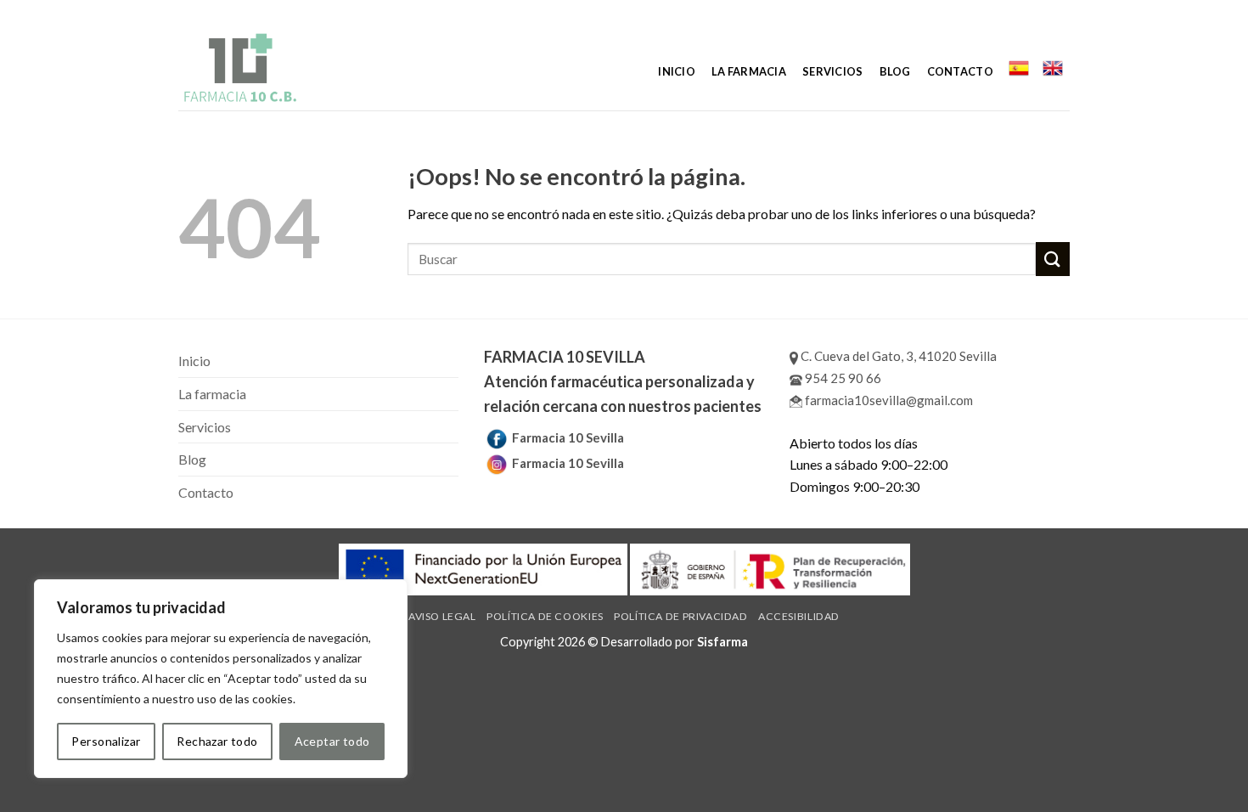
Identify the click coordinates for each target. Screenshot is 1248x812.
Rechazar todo (217, 741)
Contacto (960, 71)
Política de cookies (545, 616)
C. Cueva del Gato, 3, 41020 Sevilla (897, 356)
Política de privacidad (680, 616)
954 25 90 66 (841, 378)
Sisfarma (722, 641)
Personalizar (105, 741)
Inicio (676, 71)
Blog (895, 71)
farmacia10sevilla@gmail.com (887, 400)
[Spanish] (1018, 68)
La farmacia (748, 71)
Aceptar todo (332, 741)
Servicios (832, 71)
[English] (1053, 68)
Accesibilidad (799, 616)
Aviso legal (442, 616)
